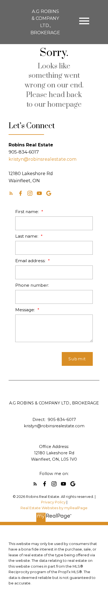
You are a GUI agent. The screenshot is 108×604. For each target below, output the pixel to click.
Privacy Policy (53, 502)
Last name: (27, 236)
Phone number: (32, 285)
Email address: (31, 260)
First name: (27, 211)
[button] (11, 193)
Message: (25, 309)
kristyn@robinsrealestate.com (43, 159)
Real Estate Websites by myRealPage (54, 508)
